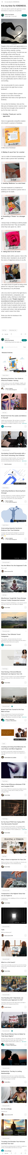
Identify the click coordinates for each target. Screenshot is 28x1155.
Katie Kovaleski (8, 464)
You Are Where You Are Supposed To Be (14, 565)
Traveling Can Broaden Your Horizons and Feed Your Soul (13, 1142)
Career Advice (5, 375)
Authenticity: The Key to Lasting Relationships (11, 1072)
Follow (24, 15)
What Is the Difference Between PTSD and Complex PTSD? (13, 785)
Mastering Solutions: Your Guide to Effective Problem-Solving (12, 379)
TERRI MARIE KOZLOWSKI (10, 757)
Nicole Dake (7, 607)
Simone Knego (7, 426)
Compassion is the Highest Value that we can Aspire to (13, 894)
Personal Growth (5, 450)
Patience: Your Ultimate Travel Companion (10, 635)
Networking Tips (12, 330)
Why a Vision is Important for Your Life (13, 859)
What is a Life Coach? (8, 962)
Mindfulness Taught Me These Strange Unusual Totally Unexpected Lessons (13, 599)
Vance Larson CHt (8, 571)
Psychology (4, 668)
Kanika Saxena (7, 1007)
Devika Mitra (7, 1082)
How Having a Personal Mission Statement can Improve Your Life (11, 673)
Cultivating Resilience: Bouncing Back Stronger (13, 492)
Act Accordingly (6, 1109)
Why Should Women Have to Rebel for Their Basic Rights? (13, 1035)
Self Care (4, 330)
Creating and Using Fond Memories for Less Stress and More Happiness (13, 748)
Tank (2, 929)
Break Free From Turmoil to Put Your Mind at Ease (12, 710)
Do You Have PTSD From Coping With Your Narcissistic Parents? (13, 823)
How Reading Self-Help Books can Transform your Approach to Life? (12, 999)
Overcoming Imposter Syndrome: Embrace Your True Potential (11, 529)
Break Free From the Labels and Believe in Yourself (13, 417)
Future (3, 743)
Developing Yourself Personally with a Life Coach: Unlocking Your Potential (13, 454)
